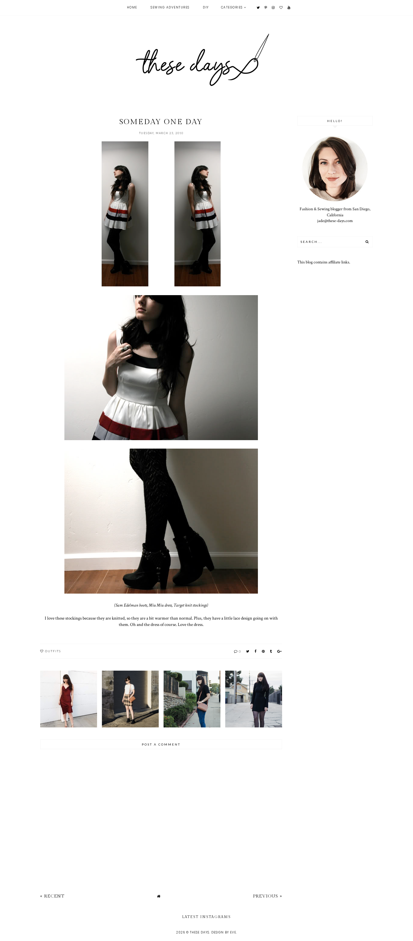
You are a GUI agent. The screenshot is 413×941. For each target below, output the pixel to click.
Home (132, 7)
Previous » (267, 896)
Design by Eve (223, 932)
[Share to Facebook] (256, 651)
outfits (53, 651)
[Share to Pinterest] (263, 651)
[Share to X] (248, 651)
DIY (206, 7)
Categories (232, 7)
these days (199, 932)
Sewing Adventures (170, 7)
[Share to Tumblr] (271, 651)
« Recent (52, 896)
